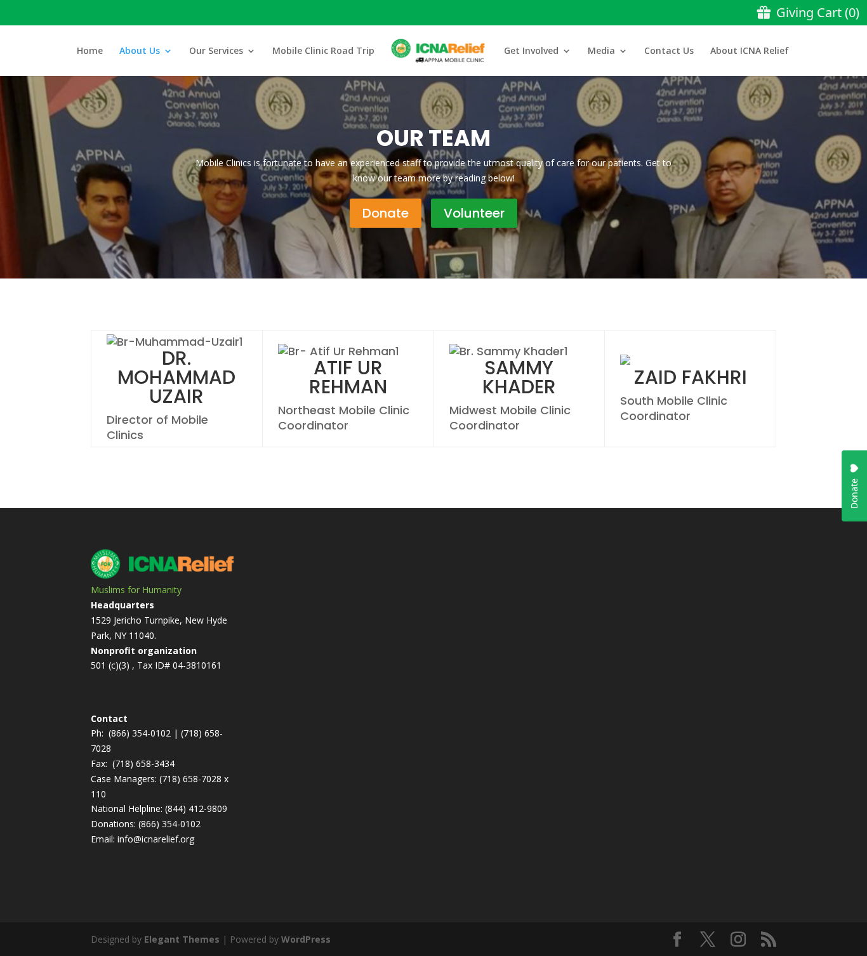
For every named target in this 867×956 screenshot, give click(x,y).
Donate (385, 213)
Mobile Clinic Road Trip (323, 51)
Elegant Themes (182, 939)
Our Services (216, 51)
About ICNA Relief (749, 51)
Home (90, 51)
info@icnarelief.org (155, 839)
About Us (139, 51)
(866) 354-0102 (140, 733)
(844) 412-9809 (196, 808)
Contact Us (669, 51)
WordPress (306, 939)
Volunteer (474, 213)
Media (601, 51)
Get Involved (531, 51)
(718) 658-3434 (143, 763)
